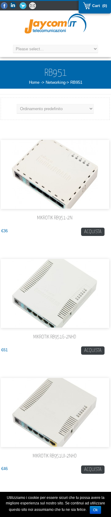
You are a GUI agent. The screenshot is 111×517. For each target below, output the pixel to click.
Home (34, 82)
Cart (95, 6)
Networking (55, 82)
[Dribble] (14, 6)
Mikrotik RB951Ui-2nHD (55, 456)
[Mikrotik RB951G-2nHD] (55, 293)
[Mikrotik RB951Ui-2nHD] (55, 412)
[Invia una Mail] (33, 6)
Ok (95, 510)
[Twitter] (23, 6)
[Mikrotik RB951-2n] (55, 174)
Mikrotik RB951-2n (54, 218)
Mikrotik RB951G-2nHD (54, 337)
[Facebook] (4, 6)
